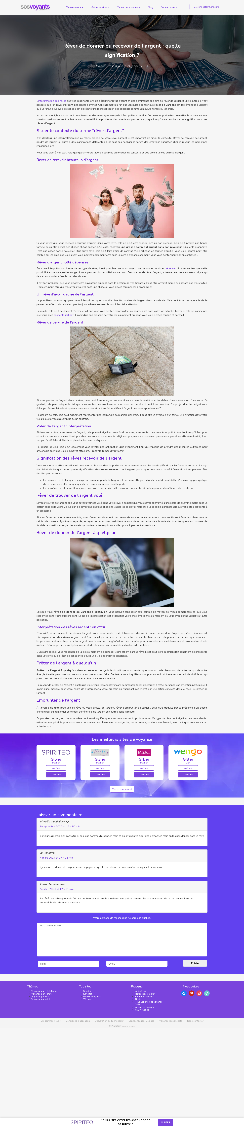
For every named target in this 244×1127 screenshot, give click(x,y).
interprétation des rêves (52, 101)
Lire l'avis (56, 768)
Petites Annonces (144, 996)
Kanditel (87, 993)
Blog (150, 7)
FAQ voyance (142, 1009)
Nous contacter (195, 1020)
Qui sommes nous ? (51, 1020)
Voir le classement (122, 789)
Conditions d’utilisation (78, 1020)
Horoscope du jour (145, 993)
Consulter (56, 774)
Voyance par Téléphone (44, 991)
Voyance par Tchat (41, 993)
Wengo (87, 999)
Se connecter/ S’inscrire (206, 6)
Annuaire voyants (144, 1007)
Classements (73, 7)
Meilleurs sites (99, 7)
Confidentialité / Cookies (141, 1020)
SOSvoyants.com (126, 1026)
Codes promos (169, 7)
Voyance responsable (170, 1020)
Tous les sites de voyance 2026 (149, 1003)
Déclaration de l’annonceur (109, 1020)
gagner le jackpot (64, 315)
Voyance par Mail (40, 996)
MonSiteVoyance (92, 996)
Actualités (140, 991)
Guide (138, 999)
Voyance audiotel (40, 999)
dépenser (170, 268)
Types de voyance (127, 7)
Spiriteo (87, 991)
